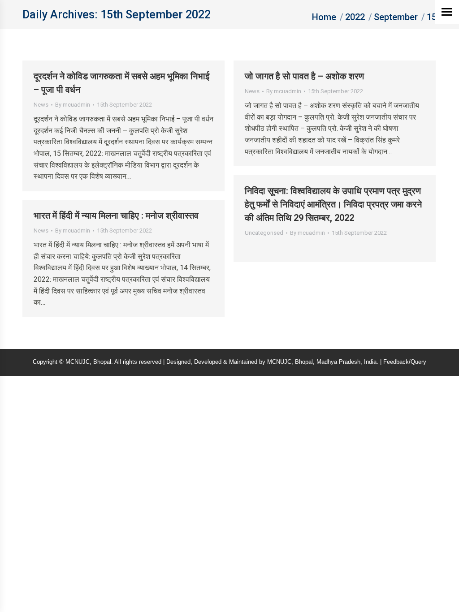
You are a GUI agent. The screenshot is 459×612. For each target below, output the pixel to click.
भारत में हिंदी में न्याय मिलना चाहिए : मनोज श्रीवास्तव (116, 215)
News (41, 104)
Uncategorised (264, 232)
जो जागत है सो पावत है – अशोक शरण (304, 76)
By (72, 104)
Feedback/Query (404, 361)
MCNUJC (279, 361)
